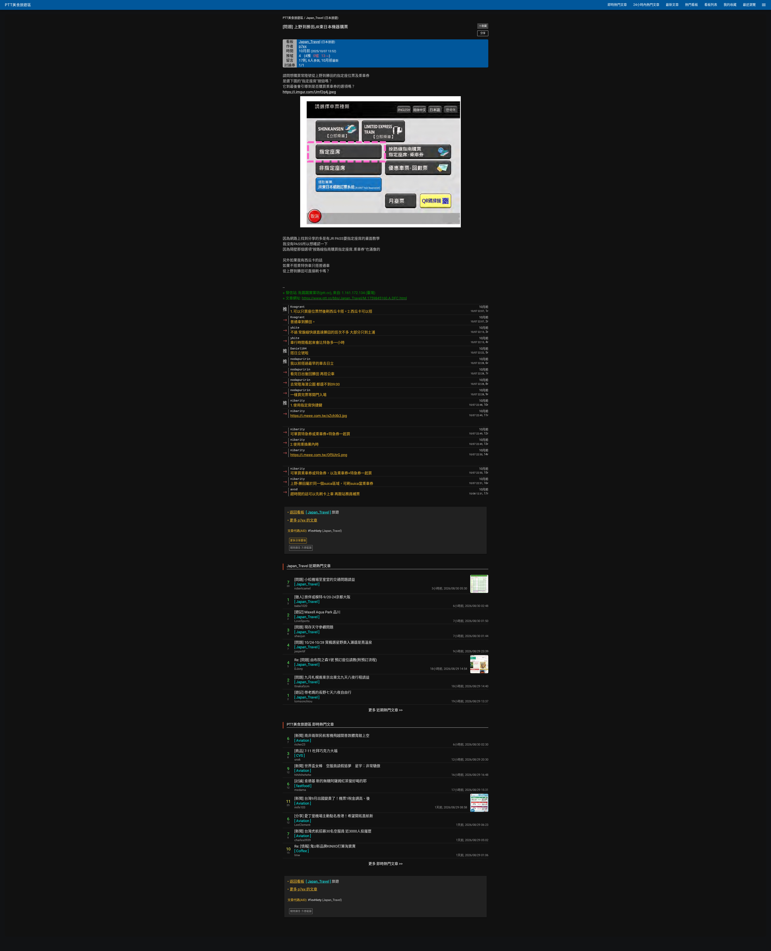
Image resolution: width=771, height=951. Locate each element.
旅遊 (313, 512)
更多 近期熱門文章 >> (385, 710)
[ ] (306, 584)
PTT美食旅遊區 (293, 18)
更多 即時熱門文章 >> (385, 864)
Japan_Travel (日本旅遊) (322, 18)
